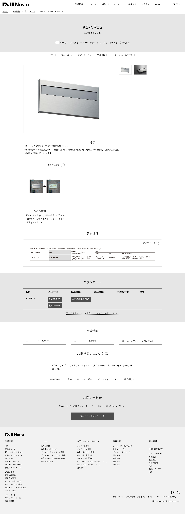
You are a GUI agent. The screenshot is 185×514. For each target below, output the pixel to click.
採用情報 (117, 441)
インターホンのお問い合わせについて (92, 461)
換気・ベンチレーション (14, 465)
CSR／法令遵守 (155, 469)
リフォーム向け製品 (13, 481)
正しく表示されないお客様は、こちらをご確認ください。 (92, 313)
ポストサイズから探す (14, 484)
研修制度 (116, 455)
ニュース (45, 441)
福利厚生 (116, 458)
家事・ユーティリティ (14, 455)
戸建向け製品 (10, 475)
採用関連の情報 (47, 461)
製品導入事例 (10, 478)
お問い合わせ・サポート (88, 441)
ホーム (5, 11)
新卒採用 (116, 461)
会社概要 (152, 460)
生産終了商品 (10, 491)
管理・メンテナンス (13, 468)
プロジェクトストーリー (122, 452)
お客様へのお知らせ (49, 449)
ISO (150, 472)
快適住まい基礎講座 (85, 458)
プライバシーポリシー (146, 497)
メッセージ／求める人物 (122, 446)
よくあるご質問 (83, 446)
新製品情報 (9, 501)
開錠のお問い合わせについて (88, 465)
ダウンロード (10, 495)
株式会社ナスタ (16, 4)
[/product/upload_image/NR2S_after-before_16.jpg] (44, 184)
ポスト (7, 446)
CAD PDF (55, 299)
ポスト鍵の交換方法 (85, 455)
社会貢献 (153, 441)
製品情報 (16, 11)
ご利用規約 (130, 497)
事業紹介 (152, 457)
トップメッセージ (156, 454)
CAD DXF (55, 305)
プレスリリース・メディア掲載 (53, 455)
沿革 (151, 466)
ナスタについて (156, 449)
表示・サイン (30, 11)
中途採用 (116, 465)
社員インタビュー (120, 449)
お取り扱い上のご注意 (86, 452)
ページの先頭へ (179, 508)
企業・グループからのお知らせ (53, 458)
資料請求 (80, 468)
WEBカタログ (10, 472)
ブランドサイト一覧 (13, 498)
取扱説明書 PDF (81, 299)
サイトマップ (118, 497)
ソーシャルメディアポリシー (168, 497)
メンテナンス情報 (84, 449)
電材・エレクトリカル (14, 452)
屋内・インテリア (12, 461)
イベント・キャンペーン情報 (52, 452)
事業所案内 (153, 463)
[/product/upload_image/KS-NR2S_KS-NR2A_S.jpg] (92, 252)
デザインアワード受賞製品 (15, 487)
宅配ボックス (10, 449)
